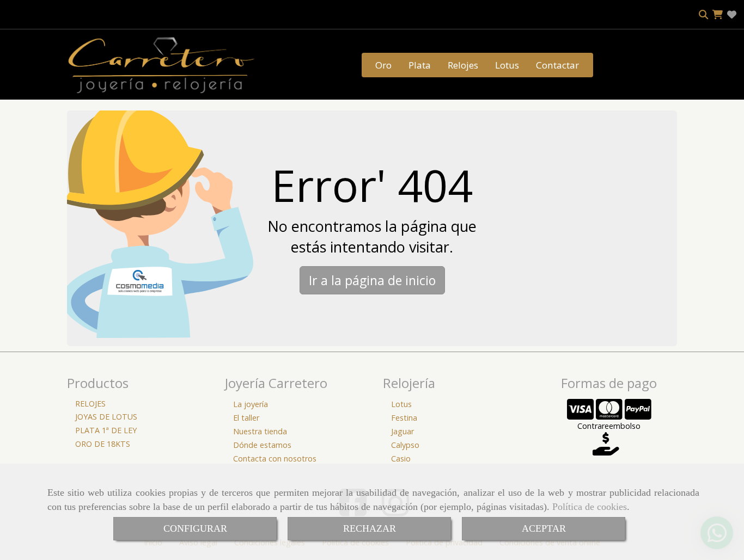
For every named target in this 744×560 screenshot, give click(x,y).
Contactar (557, 65)
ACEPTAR (544, 528)
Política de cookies (589, 506)
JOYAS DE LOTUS (106, 416)
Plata (419, 65)
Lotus (507, 65)
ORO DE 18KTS (102, 444)
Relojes (463, 65)
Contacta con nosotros (274, 458)
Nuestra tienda (260, 431)
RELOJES (90, 403)
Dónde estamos (262, 445)
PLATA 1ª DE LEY (106, 430)
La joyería (250, 404)
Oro (383, 65)
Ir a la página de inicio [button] (372, 280)
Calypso (405, 445)
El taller (246, 418)
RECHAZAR (369, 528)
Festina (404, 418)
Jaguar (402, 431)
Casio (401, 458)
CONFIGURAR (195, 528)
